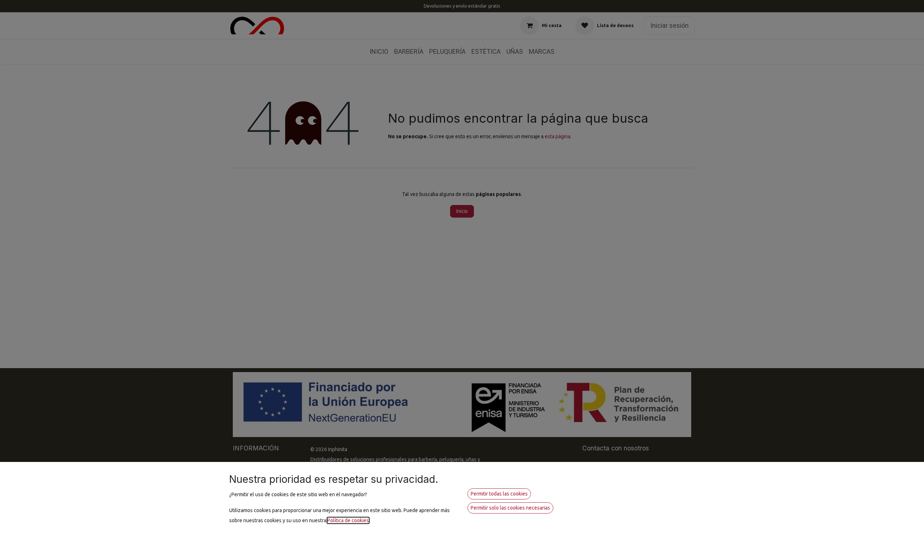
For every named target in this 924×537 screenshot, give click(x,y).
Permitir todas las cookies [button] (499, 494)
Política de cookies (348, 520)
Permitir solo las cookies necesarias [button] (510, 508)
